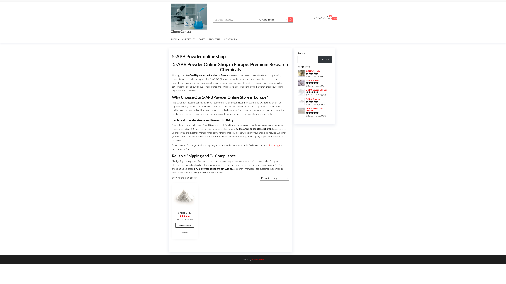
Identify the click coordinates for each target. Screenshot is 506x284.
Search (301, 53)
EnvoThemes (258, 259)
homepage (274, 145)
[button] (332, 18)
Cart (202, 39)
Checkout (188, 39)
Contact (229, 39)
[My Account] (324, 18)
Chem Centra (181, 31)
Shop (174, 39)
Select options (185, 225)
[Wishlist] (320, 18)
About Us (214, 39)
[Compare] (315, 18)
